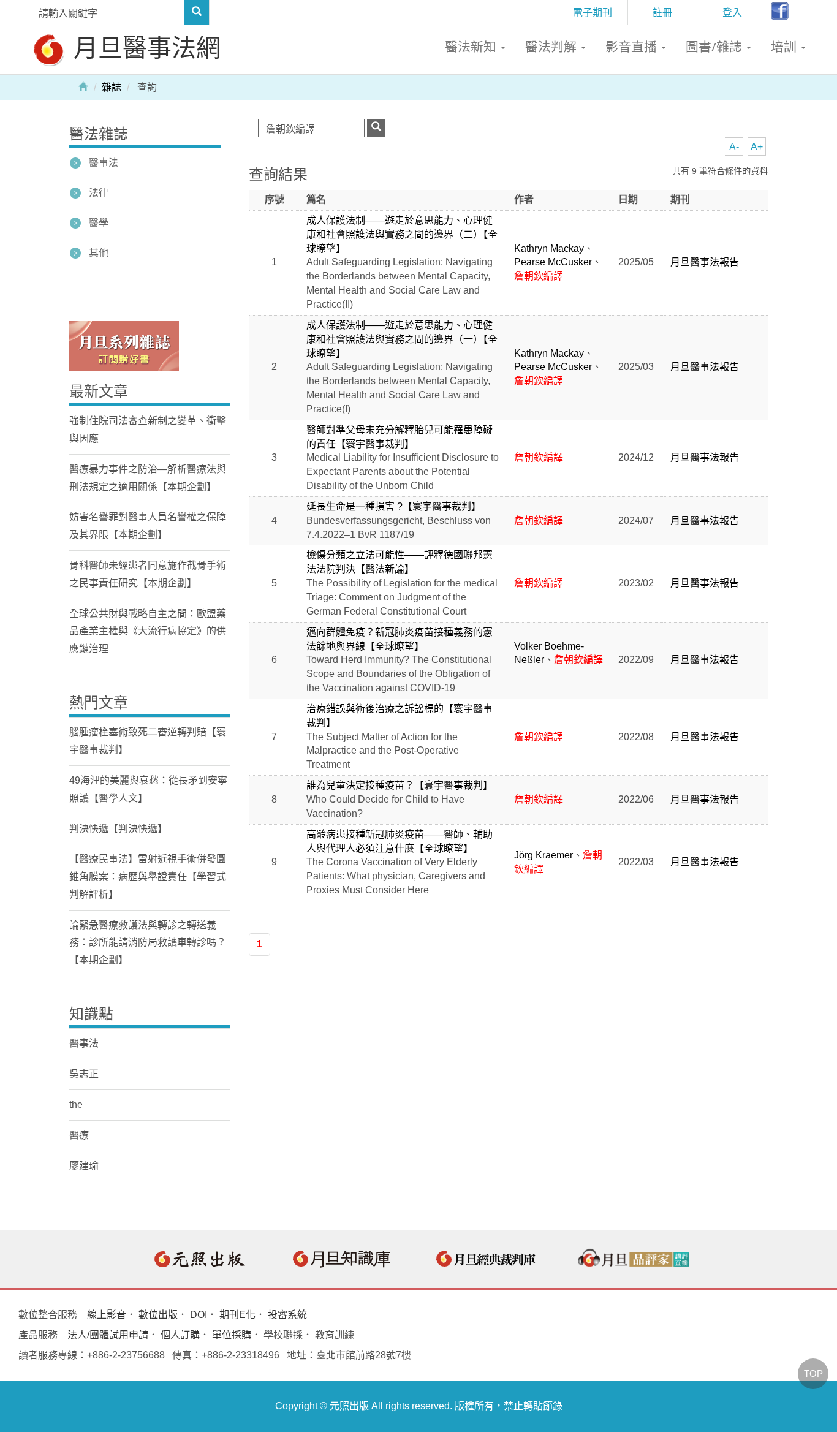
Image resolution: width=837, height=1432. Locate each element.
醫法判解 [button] (552, 46)
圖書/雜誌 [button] (715, 46)
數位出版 (158, 1314)
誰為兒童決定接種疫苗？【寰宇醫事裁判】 (399, 785)
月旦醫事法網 (144, 47)
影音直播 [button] (632, 46)
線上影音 (106, 1314)
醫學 (98, 223)
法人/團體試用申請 (107, 1335)
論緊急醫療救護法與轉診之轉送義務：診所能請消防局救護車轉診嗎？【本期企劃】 (147, 943)
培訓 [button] (785, 46)
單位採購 (231, 1335)
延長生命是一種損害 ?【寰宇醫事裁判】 (393, 506)
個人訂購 (180, 1335)
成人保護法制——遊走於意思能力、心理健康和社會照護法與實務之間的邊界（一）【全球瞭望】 (402, 339)
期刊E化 (237, 1314)
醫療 (79, 1135)
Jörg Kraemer (543, 855)
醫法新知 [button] (472, 46)
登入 (732, 12)
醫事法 (103, 162)
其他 (98, 253)
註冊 (662, 12)
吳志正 (84, 1074)
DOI (198, 1314)
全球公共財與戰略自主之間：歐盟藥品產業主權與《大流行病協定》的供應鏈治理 (147, 631)
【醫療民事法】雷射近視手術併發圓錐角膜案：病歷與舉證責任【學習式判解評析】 (147, 877)
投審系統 (287, 1314)
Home (83, 86)
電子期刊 (592, 12)
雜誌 (111, 87)
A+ (757, 147)
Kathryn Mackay (549, 248)
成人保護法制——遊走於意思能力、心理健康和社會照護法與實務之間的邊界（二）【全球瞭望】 (402, 234)
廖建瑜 (84, 1166)
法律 (98, 193)
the (76, 1104)
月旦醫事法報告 (704, 262)
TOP (813, 1373)
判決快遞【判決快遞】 (118, 829)
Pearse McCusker (553, 262)
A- (734, 147)
